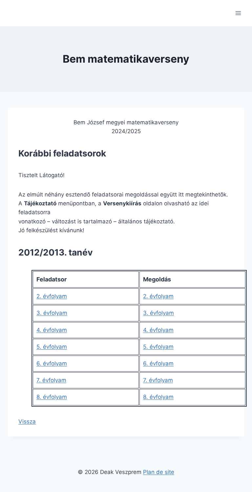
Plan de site (158, 472)
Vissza (27, 421)
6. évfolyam (51, 363)
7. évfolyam (51, 380)
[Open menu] (238, 13)
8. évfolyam (51, 397)
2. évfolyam (51, 296)
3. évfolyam (51, 313)
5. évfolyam (51, 346)
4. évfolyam (51, 330)
